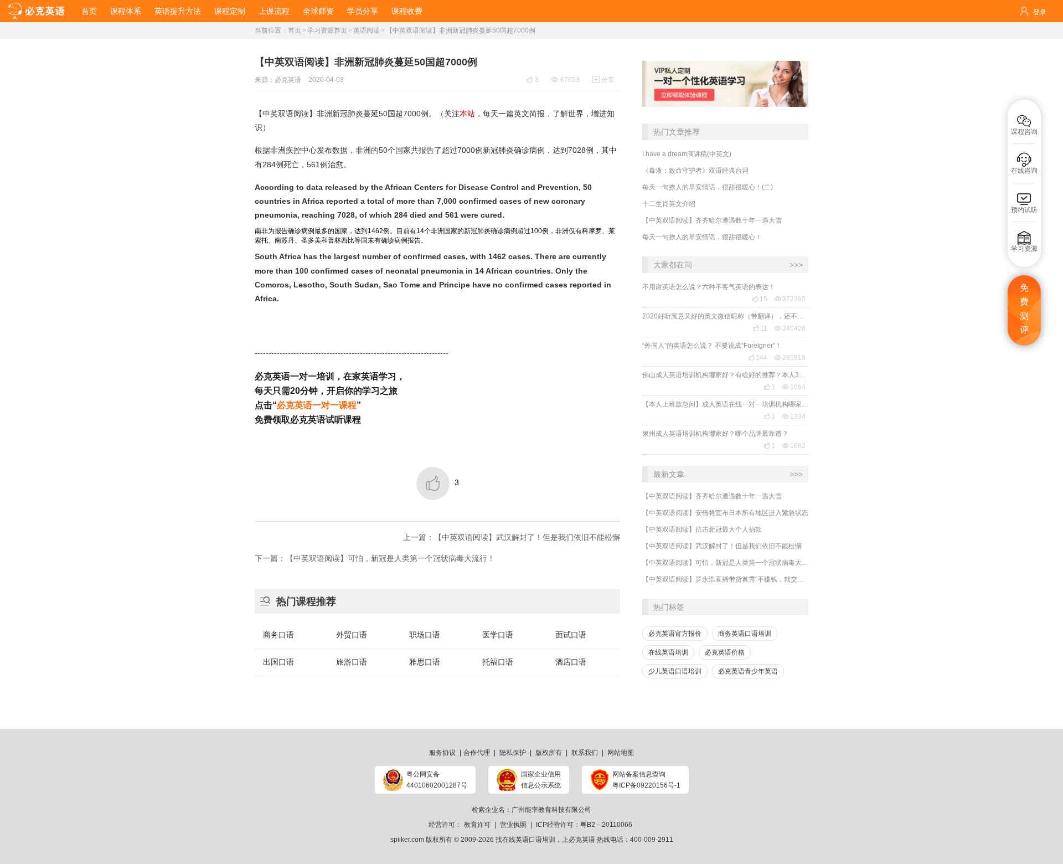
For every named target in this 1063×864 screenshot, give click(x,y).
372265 (790, 299)
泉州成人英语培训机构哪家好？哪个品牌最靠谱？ (715, 434)
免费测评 (1024, 309)
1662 (794, 446)
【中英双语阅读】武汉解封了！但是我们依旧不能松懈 (722, 546)
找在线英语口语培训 (525, 840)
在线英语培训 (668, 652)
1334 (794, 416)
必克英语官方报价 (674, 633)
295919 (790, 358)
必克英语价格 (725, 652)
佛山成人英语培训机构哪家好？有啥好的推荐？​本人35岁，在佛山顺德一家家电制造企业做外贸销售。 (725, 375)
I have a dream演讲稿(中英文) (686, 154)
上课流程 (274, 11)
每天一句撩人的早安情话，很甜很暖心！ (702, 237)
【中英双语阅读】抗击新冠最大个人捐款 (702, 529)
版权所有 (548, 753)
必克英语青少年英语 (748, 671)
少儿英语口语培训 (674, 671)
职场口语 (424, 634)
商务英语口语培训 (744, 633)
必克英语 (288, 80)
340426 (790, 328)
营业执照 (513, 825)
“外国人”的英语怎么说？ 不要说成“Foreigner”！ (712, 345)
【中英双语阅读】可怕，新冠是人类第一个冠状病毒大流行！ (725, 563)
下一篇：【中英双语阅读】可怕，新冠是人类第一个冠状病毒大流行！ (375, 558)
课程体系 (125, 11)
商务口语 (278, 634)
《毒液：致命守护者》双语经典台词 (695, 170)
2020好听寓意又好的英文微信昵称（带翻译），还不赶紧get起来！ (725, 316)
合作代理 (476, 753)
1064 (794, 387)
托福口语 (497, 661)
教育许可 (477, 825)
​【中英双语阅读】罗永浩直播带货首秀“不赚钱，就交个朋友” (725, 579)
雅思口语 (424, 661)
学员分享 (362, 11)
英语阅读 (366, 30)
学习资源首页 (327, 30)
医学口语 (497, 634)
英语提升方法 (177, 11)
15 (759, 299)
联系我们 (584, 753)
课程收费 (406, 11)
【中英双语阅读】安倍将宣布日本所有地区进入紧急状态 (725, 513)
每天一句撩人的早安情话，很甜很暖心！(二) (707, 187)
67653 (565, 80)
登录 (1039, 12)
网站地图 (620, 753)
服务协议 (442, 753)
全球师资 (318, 11)
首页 (89, 11)
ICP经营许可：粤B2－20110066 (584, 825)
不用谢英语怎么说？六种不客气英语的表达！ (708, 287)
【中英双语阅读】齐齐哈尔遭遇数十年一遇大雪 (712, 220)
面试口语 (570, 634)
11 (759, 328)
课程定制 (229, 11)
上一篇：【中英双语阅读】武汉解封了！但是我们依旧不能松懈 (511, 537)
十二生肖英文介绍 (668, 204)
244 (757, 358)
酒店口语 (570, 661)
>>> (796, 264)
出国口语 (278, 661)
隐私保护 (512, 753)
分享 (603, 80)
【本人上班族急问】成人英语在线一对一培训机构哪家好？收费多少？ (725, 404)
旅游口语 (351, 661)
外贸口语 (351, 634)
